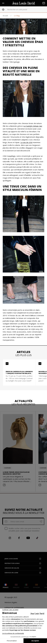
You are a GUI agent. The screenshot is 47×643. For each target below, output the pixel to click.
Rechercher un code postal (17, 9)
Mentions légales (11, 602)
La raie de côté (26, 142)
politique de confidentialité (14, 607)
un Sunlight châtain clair (33, 126)
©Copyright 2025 (11, 597)
